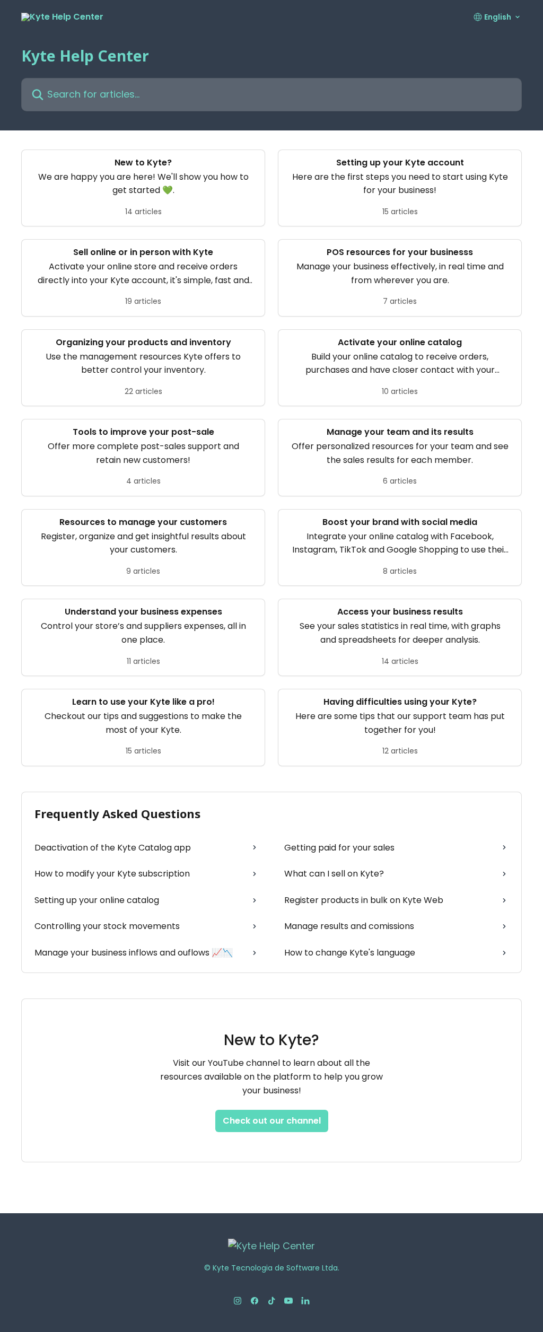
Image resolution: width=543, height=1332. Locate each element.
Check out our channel (272, 1121)
